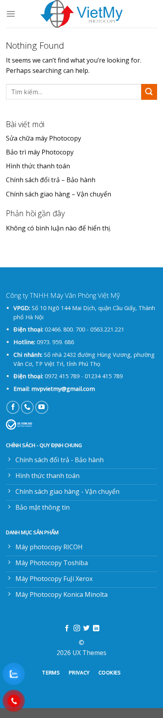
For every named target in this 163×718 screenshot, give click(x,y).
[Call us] (27, 407)
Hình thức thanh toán (38, 166)
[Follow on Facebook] (12, 407)
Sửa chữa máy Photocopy (43, 138)
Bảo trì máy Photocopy (40, 152)
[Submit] (149, 91)
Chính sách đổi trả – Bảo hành (50, 179)
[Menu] (10, 13)
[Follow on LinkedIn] (96, 628)
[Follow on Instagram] (77, 628)
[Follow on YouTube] (41, 407)
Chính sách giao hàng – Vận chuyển (58, 194)
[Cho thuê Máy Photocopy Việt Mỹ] (81, 14)
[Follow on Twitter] (86, 628)
